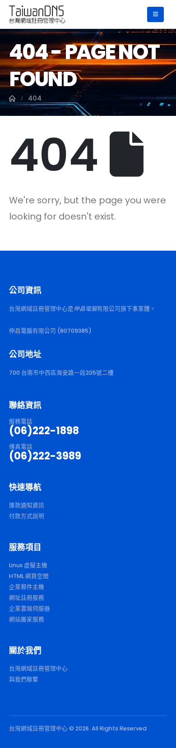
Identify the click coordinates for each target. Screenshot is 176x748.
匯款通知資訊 (26, 505)
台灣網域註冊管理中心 (38, 668)
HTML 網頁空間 (29, 576)
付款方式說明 (26, 516)
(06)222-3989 (45, 456)
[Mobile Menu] (155, 14)
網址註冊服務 (26, 597)
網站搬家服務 (26, 619)
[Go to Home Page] (12, 98)
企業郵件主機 (26, 587)
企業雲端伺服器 (29, 608)
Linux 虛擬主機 (28, 565)
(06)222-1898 (44, 430)
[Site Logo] (37, 14)
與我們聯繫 (23, 679)
